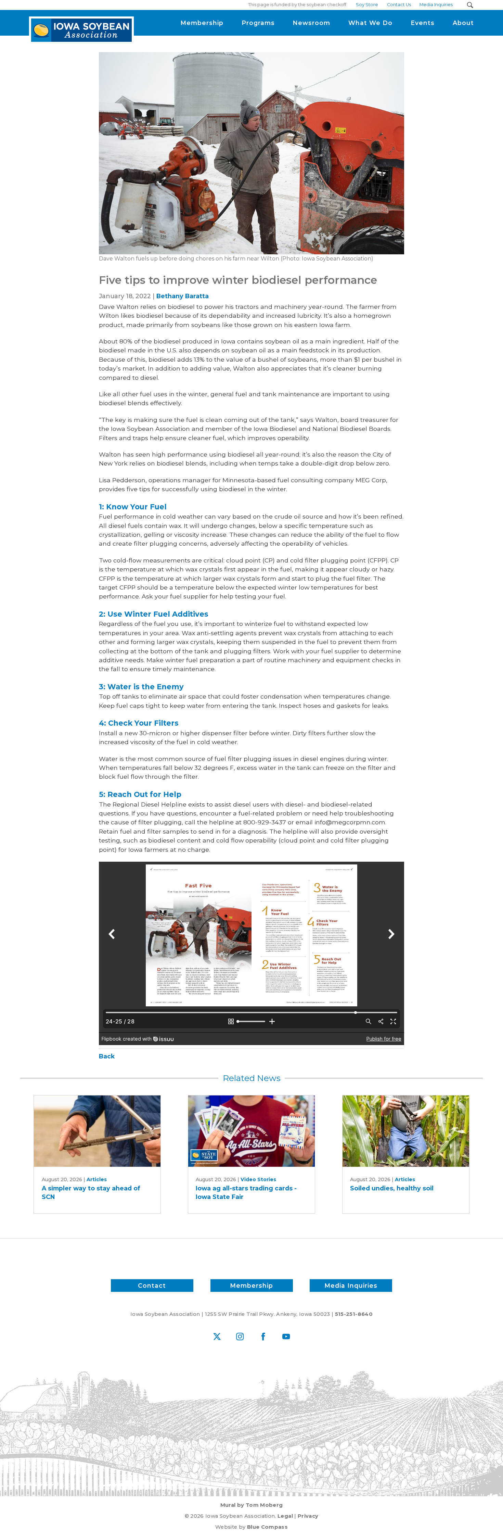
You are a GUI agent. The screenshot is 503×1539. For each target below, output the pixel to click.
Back (107, 1056)
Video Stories (258, 1179)
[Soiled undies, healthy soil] (406, 1131)
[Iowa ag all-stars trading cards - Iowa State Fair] (251, 1131)
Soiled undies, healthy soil (392, 1188)
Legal (285, 1516)
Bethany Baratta (182, 296)
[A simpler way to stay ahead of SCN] (97, 1131)
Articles (97, 1179)
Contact (152, 1285)
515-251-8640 (354, 1314)
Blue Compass (267, 1527)
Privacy (308, 1516)
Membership (251, 1285)
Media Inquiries (350, 1285)
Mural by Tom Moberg (251, 1505)
